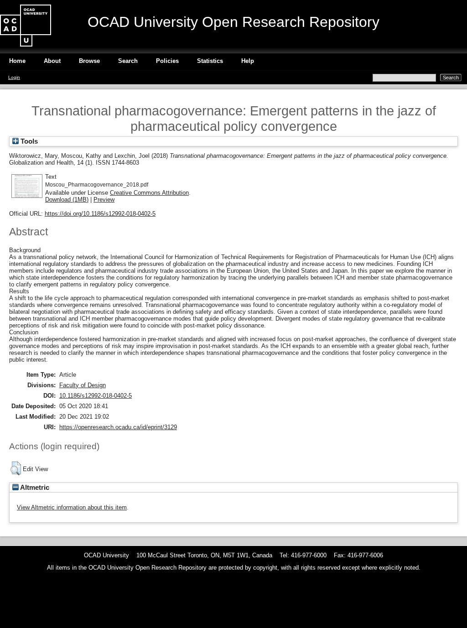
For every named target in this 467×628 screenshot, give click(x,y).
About (52, 60)
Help (247, 60)
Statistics (210, 60)
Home (17, 60)
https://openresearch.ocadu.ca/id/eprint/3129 (118, 427)
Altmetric (34, 487)
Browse (89, 60)
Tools (28, 141)
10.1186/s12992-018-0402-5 (95, 395)
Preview (103, 199)
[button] (15, 468)
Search (128, 60)
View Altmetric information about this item (72, 507)
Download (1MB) (66, 199)
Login (14, 77)
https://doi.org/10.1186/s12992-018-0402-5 (100, 213)
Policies (167, 60)
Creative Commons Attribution (149, 192)
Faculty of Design (82, 385)
